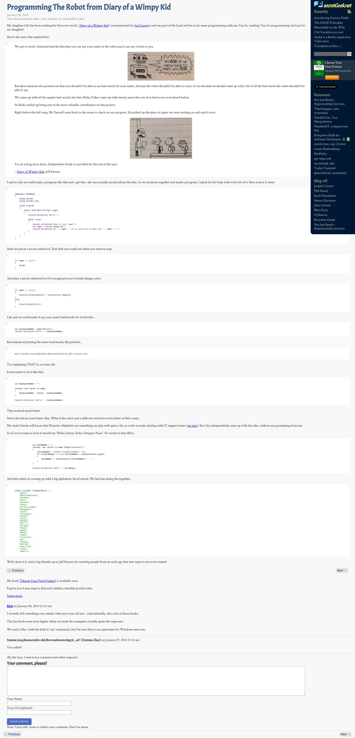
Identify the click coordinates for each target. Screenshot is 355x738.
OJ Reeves (320, 215)
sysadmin (53, 18)
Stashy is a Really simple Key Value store (332, 39)
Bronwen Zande (324, 219)
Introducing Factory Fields (331, 18)
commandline (70, 18)
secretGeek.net (337, 5)
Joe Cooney (141, 25)
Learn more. (15, 595)
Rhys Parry (321, 210)
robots (81, 18)
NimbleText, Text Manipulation (326, 119)
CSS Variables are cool (328, 32)
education (18, 18)
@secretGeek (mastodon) (330, 173)
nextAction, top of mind (329, 144)
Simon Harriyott (325, 200)
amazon (29, 18)
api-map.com (322, 158)
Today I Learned (325, 168)
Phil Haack (321, 190)
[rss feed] (349, 11)
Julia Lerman (322, 205)
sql (60, 18)
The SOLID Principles (328, 22)
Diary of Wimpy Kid (30, 171)
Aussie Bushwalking (327, 148)
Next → (342, 570)
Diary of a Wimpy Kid (94, 25)
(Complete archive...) (327, 46)
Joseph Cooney (324, 186)
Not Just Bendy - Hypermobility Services (329, 102)
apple (36, 18)
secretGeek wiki (324, 163)
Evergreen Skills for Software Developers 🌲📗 (332, 137)
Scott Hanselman (325, 195)
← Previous (15, 570)
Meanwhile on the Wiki (329, 27)
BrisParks (320, 153)
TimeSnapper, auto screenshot (326, 110)
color (9, 18)
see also (192, 425)
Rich (10, 606)
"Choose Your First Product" (37, 580)
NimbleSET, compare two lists (331, 128)
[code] (43, 18)
